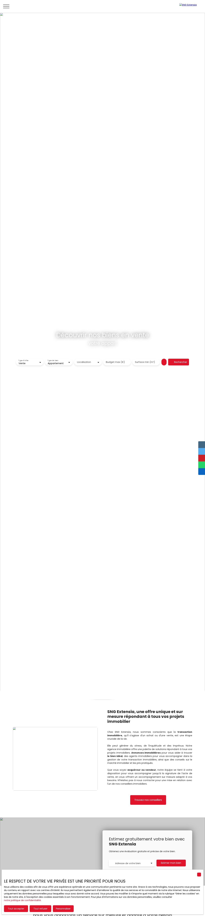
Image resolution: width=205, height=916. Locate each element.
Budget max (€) (115, 362)
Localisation (84, 362)
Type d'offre (23, 361)
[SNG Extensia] (190, 6)
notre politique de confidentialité (22, 900)
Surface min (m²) (145, 362)
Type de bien (53, 361)
